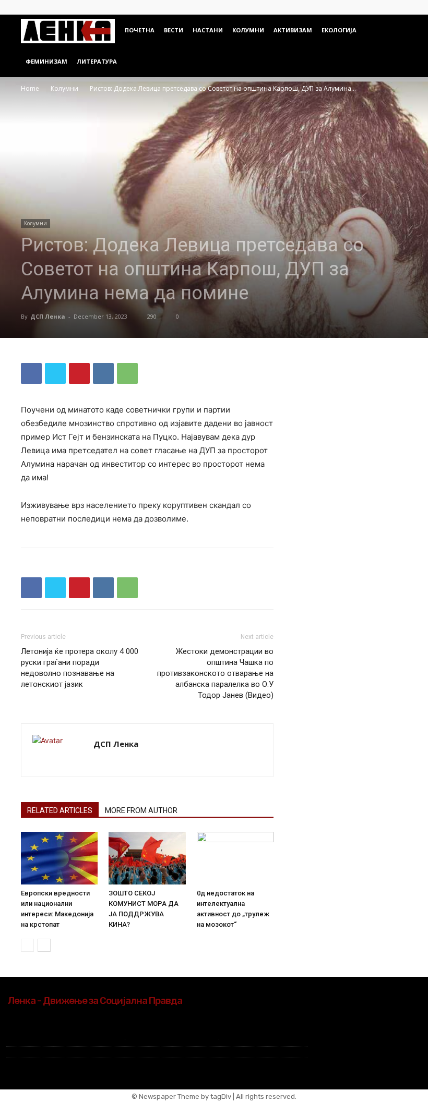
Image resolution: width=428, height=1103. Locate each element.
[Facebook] (382, 7)
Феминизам (46, 61)
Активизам (293, 30)
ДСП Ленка (47, 316)
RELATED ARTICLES (59, 810)
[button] (394, 30)
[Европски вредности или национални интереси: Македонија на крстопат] (59, 858)
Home (30, 88)
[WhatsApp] (127, 373)
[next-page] (44, 945)
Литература (97, 61)
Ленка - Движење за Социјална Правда (95, 1001)
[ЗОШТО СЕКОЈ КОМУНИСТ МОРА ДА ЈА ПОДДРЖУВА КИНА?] (147, 858)
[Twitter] (399, 7)
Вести (173, 30)
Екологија (339, 30)
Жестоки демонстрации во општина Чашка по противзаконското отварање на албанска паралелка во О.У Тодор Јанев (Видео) (215, 673)
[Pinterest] (79, 373)
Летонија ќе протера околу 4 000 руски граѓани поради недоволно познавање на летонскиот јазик (79, 668)
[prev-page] (27, 945)
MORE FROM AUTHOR (141, 810)
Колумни (248, 30)
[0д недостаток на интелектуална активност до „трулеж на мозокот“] (235, 858)
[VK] (103, 373)
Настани (208, 30)
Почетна (139, 30)
